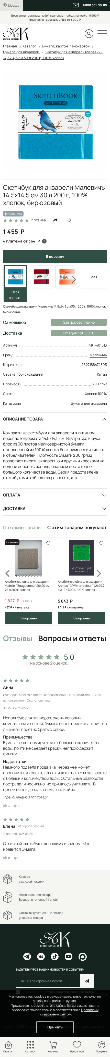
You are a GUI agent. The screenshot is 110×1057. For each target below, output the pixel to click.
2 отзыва (38, 220)
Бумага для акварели (89, 403)
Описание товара (23, 419)
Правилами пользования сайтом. (68, 1012)
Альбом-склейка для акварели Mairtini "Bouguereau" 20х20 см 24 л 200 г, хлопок (27, 586)
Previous (11, 582)
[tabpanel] (55, 755)
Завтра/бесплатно (79, 322)
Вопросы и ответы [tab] (72, 638)
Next (71, 279)
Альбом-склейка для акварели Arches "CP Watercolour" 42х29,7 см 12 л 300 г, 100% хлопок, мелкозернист (81, 586)
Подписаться (87, 981)
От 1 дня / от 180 (70, 332)
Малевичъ (98, 354)
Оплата (11, 495)
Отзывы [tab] (17, 638)
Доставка (14, 508)
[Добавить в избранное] (48, 543)
